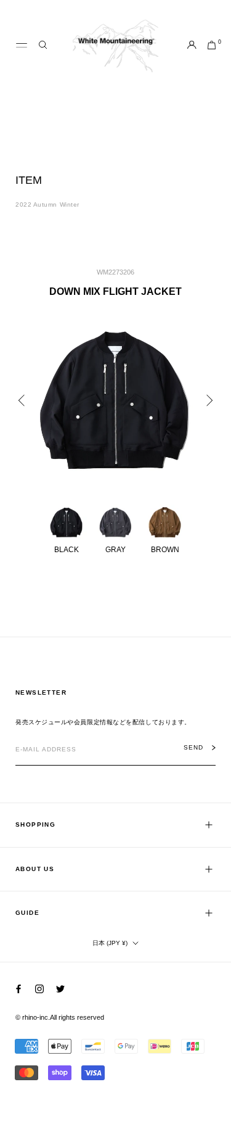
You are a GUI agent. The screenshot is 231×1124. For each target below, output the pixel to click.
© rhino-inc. (32, 1017)
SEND (193, 748)
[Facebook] (18, 988)
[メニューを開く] (21, 45)
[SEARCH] (43, 45)
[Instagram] (39, 988)
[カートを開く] (212, 46)
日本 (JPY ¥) (110, 943)
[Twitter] (60, 988)
